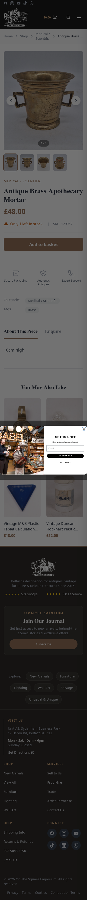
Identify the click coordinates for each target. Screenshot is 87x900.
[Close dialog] (84, 429)
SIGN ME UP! (65, 456)
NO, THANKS (65, 462)
